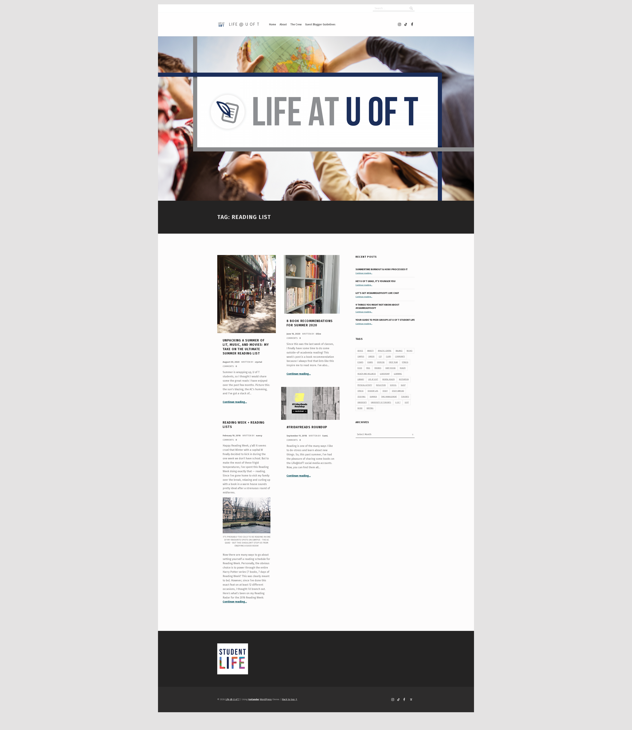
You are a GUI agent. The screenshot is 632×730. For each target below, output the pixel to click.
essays (360, 362)
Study (385, 391)
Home (272, 24)
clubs (388, 356)
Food (359, 368)
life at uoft (373, 379)
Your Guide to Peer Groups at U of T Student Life (385, 319)
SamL (325, 435)
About (283, 24)
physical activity (364, 385)
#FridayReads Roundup (307, 427)
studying (361, 397)
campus (360, 356)
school (393, 385)
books (409, 351)
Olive (318, 334)
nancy (259, 435)
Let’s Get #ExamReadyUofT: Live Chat (377, 293)
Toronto (405, 397)
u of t (397, 402)
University (362, 402)
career (371, 356)
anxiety (370, 351)
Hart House (390, 368)
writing (370, 408)
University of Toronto (381, 402)
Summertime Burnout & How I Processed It (382, 269)
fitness (405, 362)
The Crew (296, 24)
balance (399, 351)
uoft (407, 402)
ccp (380, 356)
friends (377, 368)
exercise (381, 362)
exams (370, 362)
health (403, 368)
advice (360, 351)
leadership (385, 374)
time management (389, 397)
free (368, 368)
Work (359, 408)
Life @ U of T (244, 24)
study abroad (398, 391)
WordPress (266, 699)
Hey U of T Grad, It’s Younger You (376, 281)
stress (360, 391)
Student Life (373, 391)
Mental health (388, 379)
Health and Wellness (366, 374)
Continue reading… (235, 402)
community (400, 356)
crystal (258, 362)
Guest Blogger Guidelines (320, 24)
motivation (404, 379)
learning (398, 374)
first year (393, 362)
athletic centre (384, 351)
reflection (381, 385)
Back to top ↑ (289, 699)
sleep (403, 385)
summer (373, 397)
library (360, 379)
